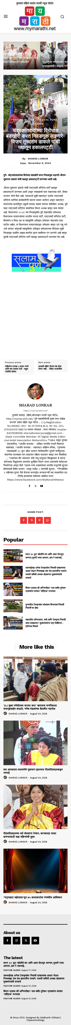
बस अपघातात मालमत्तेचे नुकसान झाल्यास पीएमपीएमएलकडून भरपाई (33, 771)
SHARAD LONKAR (38, 158)
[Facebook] (29, 485)
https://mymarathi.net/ (35, 410)
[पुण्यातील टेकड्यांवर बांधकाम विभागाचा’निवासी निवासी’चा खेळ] (13, 606)
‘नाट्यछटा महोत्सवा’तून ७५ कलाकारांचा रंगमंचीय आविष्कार (32, 897)
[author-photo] (5, 713)
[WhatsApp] (47, 520)
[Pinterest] (39, 520)
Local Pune (48, 119)
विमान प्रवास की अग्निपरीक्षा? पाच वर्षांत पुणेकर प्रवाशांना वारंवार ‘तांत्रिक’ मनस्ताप (46, 589)
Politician (35, 124)
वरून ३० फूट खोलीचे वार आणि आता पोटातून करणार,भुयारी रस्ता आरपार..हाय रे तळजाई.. (45, 555)
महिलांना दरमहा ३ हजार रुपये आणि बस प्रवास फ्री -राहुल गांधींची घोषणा (16, 369)
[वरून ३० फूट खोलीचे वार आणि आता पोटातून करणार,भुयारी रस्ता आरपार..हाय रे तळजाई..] (13, 556)
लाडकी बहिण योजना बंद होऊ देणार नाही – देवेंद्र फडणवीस (50, 367)
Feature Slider (22, 119)
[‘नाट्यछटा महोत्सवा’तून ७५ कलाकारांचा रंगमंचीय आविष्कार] (35, 871)
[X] (35, 485)
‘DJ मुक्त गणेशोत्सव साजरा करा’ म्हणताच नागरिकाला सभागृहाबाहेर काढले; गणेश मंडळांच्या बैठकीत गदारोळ (30, 707)
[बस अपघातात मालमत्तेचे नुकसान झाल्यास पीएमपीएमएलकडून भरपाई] (35, 743)
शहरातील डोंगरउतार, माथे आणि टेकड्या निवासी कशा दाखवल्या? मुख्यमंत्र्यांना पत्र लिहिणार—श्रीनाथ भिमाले (46, 623)
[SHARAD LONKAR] (35, 391)
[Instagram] (16, 940)
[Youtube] (41, 485)
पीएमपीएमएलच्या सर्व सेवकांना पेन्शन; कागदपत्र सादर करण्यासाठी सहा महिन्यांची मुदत (29, 835)
